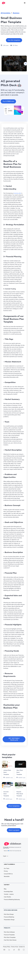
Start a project (14, 830)
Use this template (14, 40)
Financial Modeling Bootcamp (12, 899)
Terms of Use (14, 946)
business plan (17, 193)
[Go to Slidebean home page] (3, 3)
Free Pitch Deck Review (10, 940)
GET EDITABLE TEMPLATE (14, 739)
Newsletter (7, 876)
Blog (5, 889)
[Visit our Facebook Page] (19, 950)
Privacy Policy (6, 946)
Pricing (6, 871)
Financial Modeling (9, 917)
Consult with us (8, 873)
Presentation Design (9, 919)
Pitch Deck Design (9, 914)
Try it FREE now (8, 101)
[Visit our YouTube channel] (4, 950)
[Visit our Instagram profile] (24, 950)
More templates (14, 806)
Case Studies (7, 897)
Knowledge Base (8, 891)
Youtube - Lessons (9, 894)
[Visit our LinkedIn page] (9, 950)
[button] (24, 3)
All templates (6, 13)
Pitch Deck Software (9, 932)
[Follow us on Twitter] (14, 950)
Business (16, 13)
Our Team (6, 868)
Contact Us (22, 946)
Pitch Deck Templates (9, 937)
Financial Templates (9, 934)
